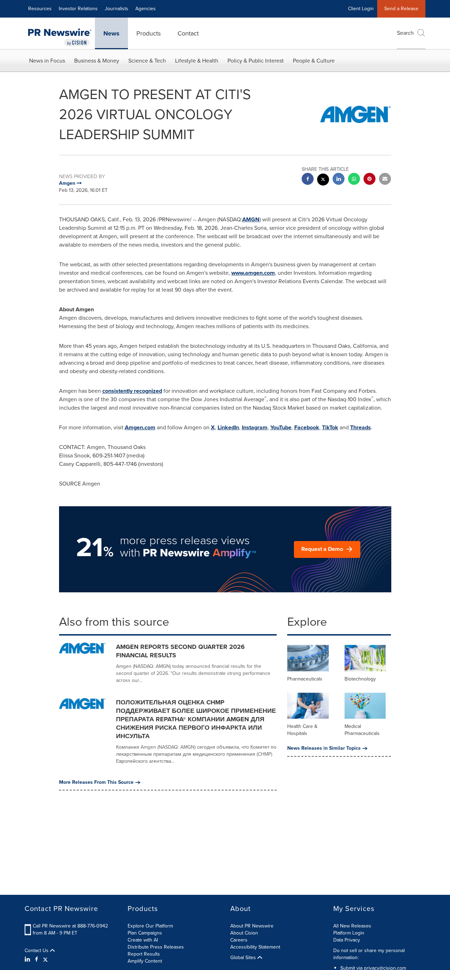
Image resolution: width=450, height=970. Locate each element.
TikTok (330, 427)
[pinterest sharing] (369, 180)
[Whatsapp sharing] (354, 180)
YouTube (280, 427)
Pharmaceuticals (304, 679)
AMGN (250, 219)
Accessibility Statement (255, 947)
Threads (360, 427)
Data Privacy (346, 940)
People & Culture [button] (314, 61)
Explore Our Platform (150, 926)
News (111, 33)
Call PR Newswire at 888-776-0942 (70, 926)
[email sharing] (385, 180)
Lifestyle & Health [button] (196, 61)
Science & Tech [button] (147, 61)
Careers (239, 940)
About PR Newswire (252, 926)
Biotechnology (360, 679)
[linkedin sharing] (339, 180)
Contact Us (37, 950)
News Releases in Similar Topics (324, 748)
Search (405, 33)
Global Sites (243, 957)
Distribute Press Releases (156, 947)
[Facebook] (36, 959)
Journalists (116, 8)
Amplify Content (145, 961)
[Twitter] (45, 959)
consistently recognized (132, 391)
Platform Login (348, 933)
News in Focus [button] (47, 61)
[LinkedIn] (28, 959)
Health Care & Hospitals (302, 730)
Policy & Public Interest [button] (255, 61)
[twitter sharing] (323, 180)
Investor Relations (78, 8)
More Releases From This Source (96, 782)
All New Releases (352, 926)
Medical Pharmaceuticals (362, 730)
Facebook (306, 427)
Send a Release (401, 8)
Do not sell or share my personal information (369, 954)
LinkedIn (228, 427)
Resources (40, 8)
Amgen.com (140, 427)
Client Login (361, 8)
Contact (188, 33)
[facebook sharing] (308, 180)
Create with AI (143, 940)
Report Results (144, 954)
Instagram (255, 427)
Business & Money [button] (96, 61)
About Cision (244, 933)
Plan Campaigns (145, 933)
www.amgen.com (253, 273)
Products (148, 33)
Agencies (145, 8)
